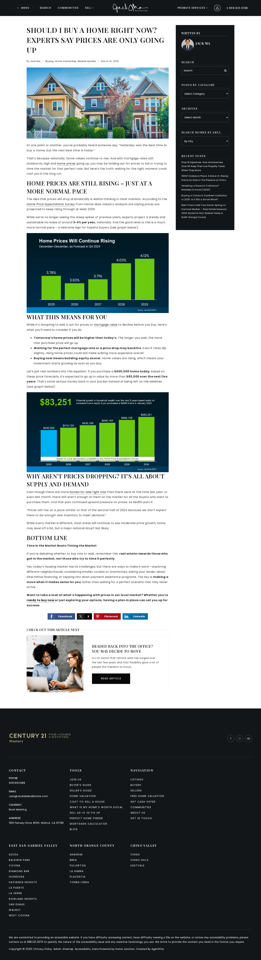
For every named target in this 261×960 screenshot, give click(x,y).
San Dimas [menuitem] (17, 904)
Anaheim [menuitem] (76, 854)
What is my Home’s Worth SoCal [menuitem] (96, 807)
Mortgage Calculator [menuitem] (88, 824)
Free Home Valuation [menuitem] (147, 796)
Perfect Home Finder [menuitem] (86, 818)
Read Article (111, 678)
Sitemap (68, 949)
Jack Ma (35, 61)
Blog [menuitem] (74, 829)
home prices (66, 163)
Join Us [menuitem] (75, 779)
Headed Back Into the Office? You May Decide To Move (122, 649)
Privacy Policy (43, 949)
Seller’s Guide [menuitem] (81, 790)
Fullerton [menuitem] (78, 865)
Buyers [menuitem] (135, 785)
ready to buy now (40, 600)
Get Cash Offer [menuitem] (143, 801)
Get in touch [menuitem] (141, 818)
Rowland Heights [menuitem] (23, 899)
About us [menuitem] (137, 813)
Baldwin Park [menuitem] (19, 860)
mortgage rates (106, 325)
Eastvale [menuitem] (137, 865)
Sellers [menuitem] (136, 790)
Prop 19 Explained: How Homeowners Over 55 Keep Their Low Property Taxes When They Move (203, 166)
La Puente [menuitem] (16, 887)
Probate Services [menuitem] (192, 8)
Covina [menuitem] (14, 865)
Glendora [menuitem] (17, 876)
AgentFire (157, 949)
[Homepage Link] (130, 8)
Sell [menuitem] (88, 8)
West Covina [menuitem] (19, 915)
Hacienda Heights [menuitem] (23, 882)
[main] (130, 362)
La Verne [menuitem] (15, 893)
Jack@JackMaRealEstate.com (28, 796)
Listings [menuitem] (136, 779)
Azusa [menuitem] (13, 854)
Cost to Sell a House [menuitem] (87, 801)
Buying (49, 61)
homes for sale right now (88, 492)
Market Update (87, 61)
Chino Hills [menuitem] (139, 860)
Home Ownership (65, 61)
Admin (57, 949)
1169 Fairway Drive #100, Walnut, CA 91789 (36, 823)
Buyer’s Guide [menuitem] (80, 785)
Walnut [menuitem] (15, 910)
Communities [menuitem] (68, 8)
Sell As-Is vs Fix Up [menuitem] (85, 813)
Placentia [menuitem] (78, 876)
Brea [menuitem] (73, 860)
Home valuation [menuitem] (83, 796)
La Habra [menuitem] (77, 871)
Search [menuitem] (45, 8)
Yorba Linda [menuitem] (79, 882)
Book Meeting (18, 809)
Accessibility (83, 949)
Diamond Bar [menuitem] (19, 871)
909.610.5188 (238, 8)
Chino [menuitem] (135, 854)
